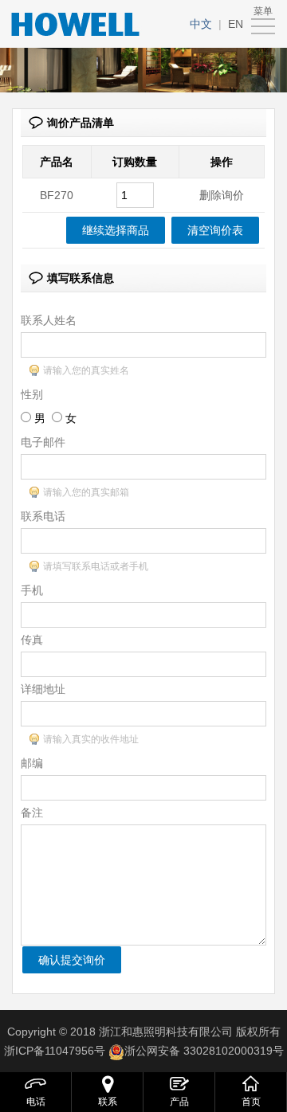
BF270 (56, 195)
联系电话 (43, 516)
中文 (201, 24)
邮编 (32, 763)
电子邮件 (43, 442)
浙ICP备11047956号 (54, 1050)
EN (235, 24)
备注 (32, 812)
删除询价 (221, 195)
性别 (32, 394)
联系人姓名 (49, 320)
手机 (32, 590)
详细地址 (43, 689)
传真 (32, 639)
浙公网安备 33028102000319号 (204, 1050)
